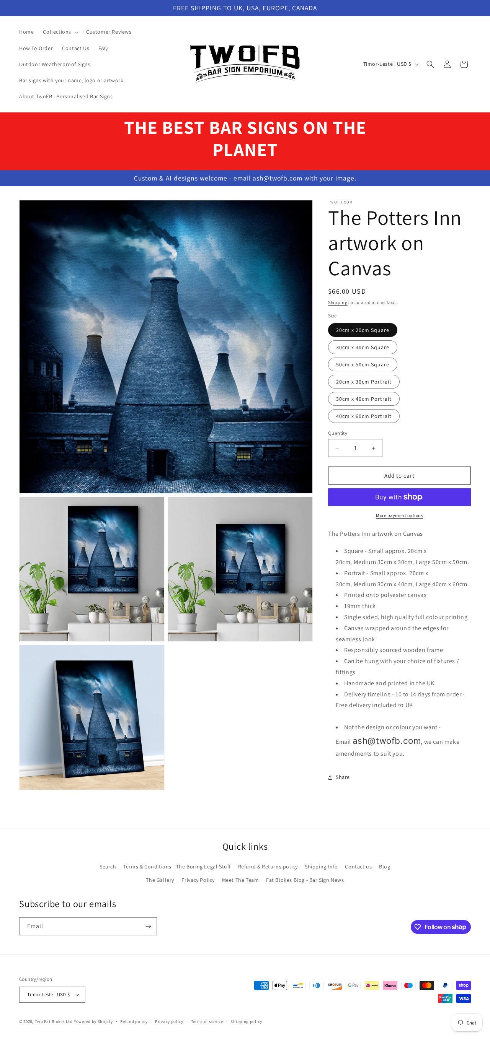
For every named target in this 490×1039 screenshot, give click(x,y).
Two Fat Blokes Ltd (54, 1021)
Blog (384, 866)
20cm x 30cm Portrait (364, 381)
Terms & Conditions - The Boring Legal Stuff (177, 866)
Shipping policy (246, 1021)
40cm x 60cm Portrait (364, 416)
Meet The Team (240, 879)
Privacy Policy (198, 879)
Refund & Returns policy (268, 866)
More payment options (399, 515)
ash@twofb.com (387, 740)
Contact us (358, 866)
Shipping (338, 302)
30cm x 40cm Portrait (364, 398)
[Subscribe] (148, 926)
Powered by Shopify (93, 1021)
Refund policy (133, 1021)
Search (108, 866)
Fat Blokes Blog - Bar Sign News (305, 879)
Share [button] (343, 777)
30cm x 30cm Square (362, 347)
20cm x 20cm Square (362, 330)
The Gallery (160, 879)
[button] (60, 32)
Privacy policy (169, 1021)
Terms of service (207, 1021)
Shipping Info (321, 866)
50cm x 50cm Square (362, 364)
